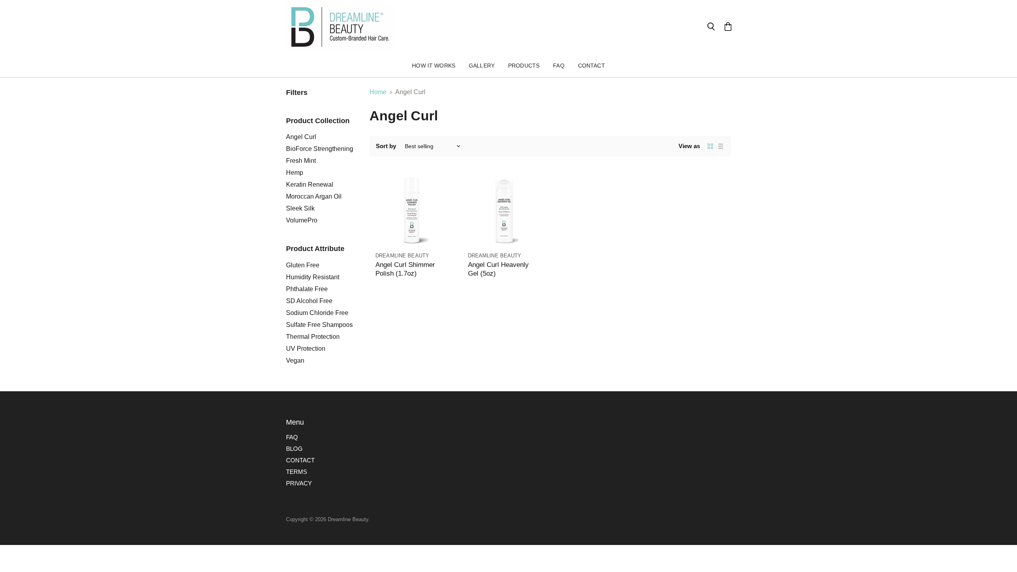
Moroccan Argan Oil (314, 196)
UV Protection (305, 348)
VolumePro (301, 220)
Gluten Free (302, 265)
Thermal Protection (313, 336)
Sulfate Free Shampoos (319, 324)
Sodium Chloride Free (317, 312)
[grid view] (710, 146)
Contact (591, 65)
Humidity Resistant (312, 277)
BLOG (294, 448)
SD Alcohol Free (309, 301)
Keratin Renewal (309, 184)
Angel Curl (301, 136)
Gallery (482, 65)
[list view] (721, 146)
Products (523, 65)
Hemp (294, 172)
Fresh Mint (301, 160)
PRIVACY (299, 483)
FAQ (558, 65)
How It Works (433, 65)
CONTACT (300, 460)
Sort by (386, 146)
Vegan (295, 360)
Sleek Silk (300, 208)
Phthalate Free (307, 289)
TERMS (296, 471)
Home (378, 92)
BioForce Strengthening (319, 148)
